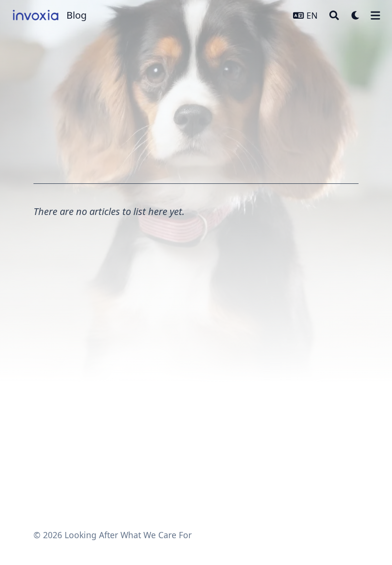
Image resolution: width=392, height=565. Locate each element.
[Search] (334, 15)
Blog (76, 15)
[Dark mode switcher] (355, 15)
